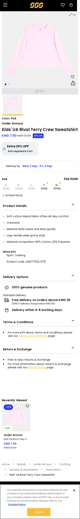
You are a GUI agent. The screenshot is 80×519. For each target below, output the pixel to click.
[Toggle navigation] (5, 5)
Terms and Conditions (33, 336)
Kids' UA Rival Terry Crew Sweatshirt (23, 439)
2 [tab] (9, 84)
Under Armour (12, 123)
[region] (40, 501)
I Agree (38, 512)
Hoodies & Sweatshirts (23, 469)
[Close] (74, 490)
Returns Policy (37, 367)
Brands (21, 464)
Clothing (64, 464)
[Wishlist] (63, 5)
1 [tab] (5, 84)
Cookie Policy (17, 504)
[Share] (73, 84)
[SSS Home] (37, 5)
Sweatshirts (53, 469)
